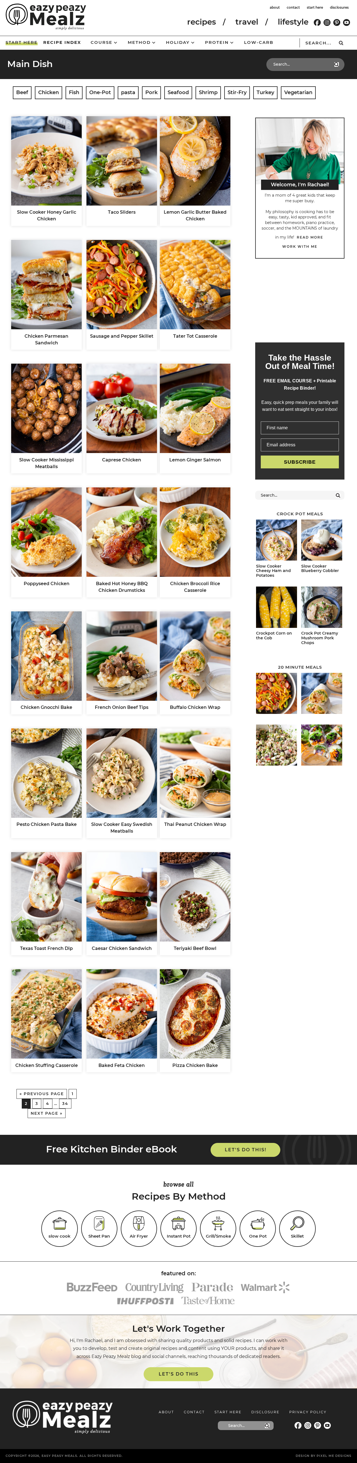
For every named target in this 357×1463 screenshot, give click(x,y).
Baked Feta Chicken (121, 1065)
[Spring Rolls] (321, 746)
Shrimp (208, 92)
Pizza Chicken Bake (195, 1065)
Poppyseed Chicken (46, 583)
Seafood (178, 92)
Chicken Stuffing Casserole (46, 1065)
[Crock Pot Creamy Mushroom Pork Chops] (321, 608)
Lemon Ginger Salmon (195, 460)
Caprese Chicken (121, 460)
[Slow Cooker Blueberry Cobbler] (321, 541)
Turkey (265, 92)
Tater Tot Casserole (195, 336)
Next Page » (46, 1113)
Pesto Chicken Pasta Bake (46, 824)
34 (65, 1103)
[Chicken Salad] (276, 746)
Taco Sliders (122, 212)
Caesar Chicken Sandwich (122, 948)
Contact (194, 1412)
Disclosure (265, 1412)
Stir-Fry (237, 92)
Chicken (48, 92)
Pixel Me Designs (334, 1456)
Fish (74, 92)
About (166, 1412)
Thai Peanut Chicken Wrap (195, 824)
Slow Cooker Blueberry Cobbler (320, 568)
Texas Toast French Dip (46, 948)
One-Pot (100, 92)
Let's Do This (179, 1374)
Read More (310, 237)
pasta (128, 92)
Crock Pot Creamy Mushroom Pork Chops (319, 638)
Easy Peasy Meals (46, 17)
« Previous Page (42, 1093)
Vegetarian (298, 92)
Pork (151, 92)
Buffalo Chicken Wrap (195, 707)
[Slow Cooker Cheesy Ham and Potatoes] (276, 541)
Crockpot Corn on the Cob (274, 635)
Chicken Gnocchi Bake (46, 707)
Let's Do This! (245, 1149)
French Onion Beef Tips (121, 707)
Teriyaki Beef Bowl (195, 948)
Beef (22, 92)
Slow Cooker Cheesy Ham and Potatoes (273, 571)
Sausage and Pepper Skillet (121, 336)
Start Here (228, 1412)
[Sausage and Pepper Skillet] (276, 694)
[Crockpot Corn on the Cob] (276, 608)
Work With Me (299, 246)
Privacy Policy (308, 1412)
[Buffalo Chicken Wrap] (321, 694)
